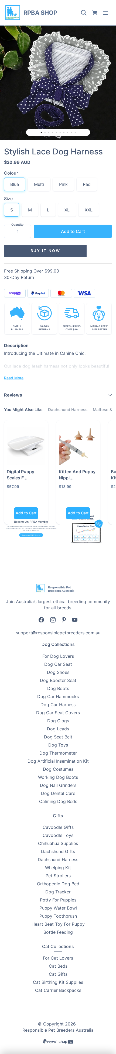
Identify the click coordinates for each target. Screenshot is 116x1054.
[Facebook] (41, 619)
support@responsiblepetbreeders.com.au (58, 632)
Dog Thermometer (58, 753)
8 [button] (68, 133)
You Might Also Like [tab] (23, 409)
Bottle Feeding (58, 932)
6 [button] (60, 133)
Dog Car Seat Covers (58, 712)
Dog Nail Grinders (58, 785)
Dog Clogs (58, 720)
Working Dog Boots (58, 777)
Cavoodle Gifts (58, 827)
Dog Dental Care (58, 793)
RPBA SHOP (40, 12)
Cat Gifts (58, 974)
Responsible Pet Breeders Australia (58, 1030)
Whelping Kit (58, 867)
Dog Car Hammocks (58, 696)
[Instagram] (53, 619)
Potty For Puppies (58, 900)
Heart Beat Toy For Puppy (58, 924)
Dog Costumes (58, 769)
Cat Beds (58, 966)
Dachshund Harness (58, 859)
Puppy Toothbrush (58, 916)
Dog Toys (58, 745)
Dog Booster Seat (58, 680)
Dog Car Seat (58, 664)
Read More (13, 378)
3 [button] (49, 133)
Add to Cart (73, 231)
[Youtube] (74, 619)
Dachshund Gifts (58, 851)
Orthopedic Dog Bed (58, 883)
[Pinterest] (64, 619)
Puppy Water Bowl (58, 908)
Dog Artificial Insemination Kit (58, 761)
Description (16, 345)
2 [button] (45, 133)
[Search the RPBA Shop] (84, 13)
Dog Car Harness (58, 704)
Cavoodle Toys (58, 835)
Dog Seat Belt (58, 737)
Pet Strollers (58, 875)
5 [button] (56, 133)
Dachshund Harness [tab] (67, 409)
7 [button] (64, 133)
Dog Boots (58, 688)
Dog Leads (58, 728)
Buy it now (45, 250)
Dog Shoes (58, 672)
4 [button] (53, 133)
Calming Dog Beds (58, 801)
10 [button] (75, 133)
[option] (58, 82)
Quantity (17, 225)
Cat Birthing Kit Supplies (58, 982)
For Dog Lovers (58, 656)
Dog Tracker (58, 891)
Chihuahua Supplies (58, 843)
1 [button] (41, 132)
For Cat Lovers (58, 958)
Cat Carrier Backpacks (58, 990)
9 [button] (72, 133)
